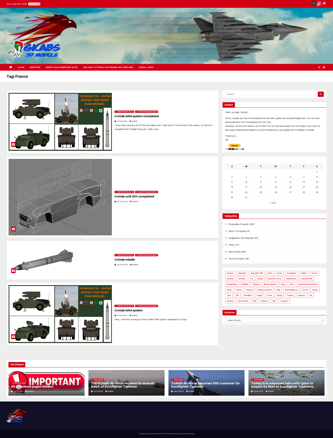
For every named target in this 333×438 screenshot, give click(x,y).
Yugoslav (284, 301)
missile (256, 284)
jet (251, 279)
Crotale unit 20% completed (134, 196)
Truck (269, 295)
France (314, 273)
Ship (278, 290)
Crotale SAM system (128, 310)
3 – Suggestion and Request (239, 238)
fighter (304, 273)
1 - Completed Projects (124, 111)
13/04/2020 (122, 121)
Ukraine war (243, 301)
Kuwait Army (291, 279)
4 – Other (230, 245)
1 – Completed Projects (236, 224)
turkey (279, 295)
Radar (229, 290)
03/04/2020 (122, 265)
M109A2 (245, 284)
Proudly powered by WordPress (152, 434)
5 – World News (233, 251)
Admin (135, 121)
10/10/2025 (259, 391)
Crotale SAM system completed (136, 116)
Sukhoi (315, 290)
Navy (283, 284)
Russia (239, 290)
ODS (291, 284)
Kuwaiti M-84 (306, 279)
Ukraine (230, 301)
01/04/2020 (122, 315)
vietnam (264, 301)
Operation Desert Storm (307, 284)
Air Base (230, 273)
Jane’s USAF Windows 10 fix (62, 67)
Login (21, 67)
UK (311, 295)
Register (35, 67)
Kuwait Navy (232, 284)
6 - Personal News (19, 383)
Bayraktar (242, 273)
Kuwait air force (274, 279)
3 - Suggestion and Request (146, 111)
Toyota (259, 295)
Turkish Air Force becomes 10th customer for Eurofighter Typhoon (205, 384)
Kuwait (260, 279)
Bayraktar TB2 (257, 273)
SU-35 (305, 290)
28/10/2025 (179, 391)
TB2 (237, 295)
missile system (270, 284)
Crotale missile (124, 259)
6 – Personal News (234, 258)
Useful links (146, 67)
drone (279, 273)
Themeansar (189, 434)
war (274, 301)
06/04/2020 (122, 202)
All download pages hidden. (32, 386)
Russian (250, 290)
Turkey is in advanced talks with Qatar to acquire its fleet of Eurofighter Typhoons (282, 384)
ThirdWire (248, 295)
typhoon (301, 295)
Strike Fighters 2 (291, 290)
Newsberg (177, 434)
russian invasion (265, 290)
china (270, 273)
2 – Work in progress (235, 231)
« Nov (273, 202)
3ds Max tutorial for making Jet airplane (108, 67)
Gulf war (241, 279)
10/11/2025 (19, 391)
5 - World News (97, 380)
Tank (229, 295)
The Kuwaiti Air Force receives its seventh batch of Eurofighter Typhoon (123, 384)
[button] (319, 67)
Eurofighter (291, 273)
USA (254, 301)
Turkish (290, 295)
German (230, 279)
